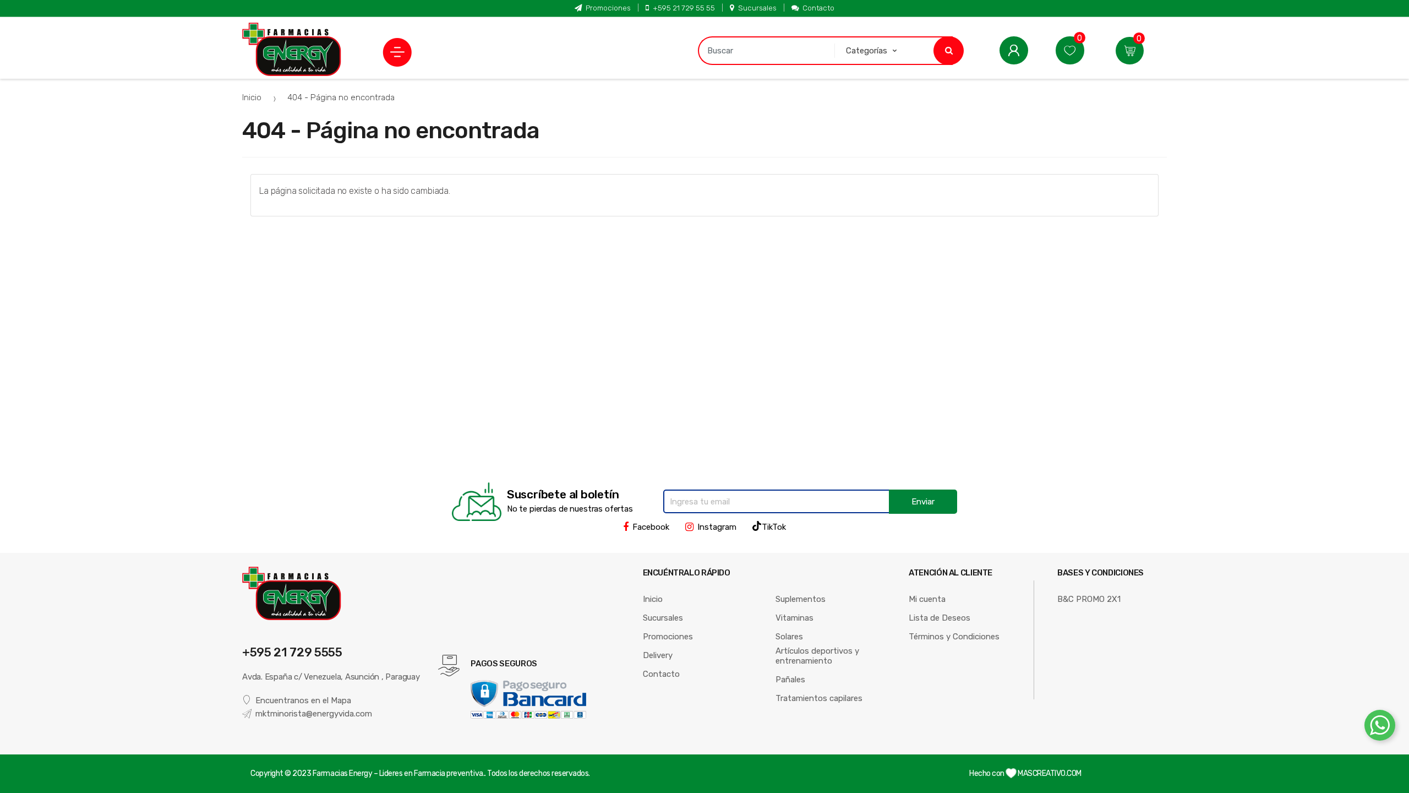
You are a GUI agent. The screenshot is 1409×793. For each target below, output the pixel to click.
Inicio (251, 97)
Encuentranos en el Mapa (303, 700)
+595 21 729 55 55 (684, 7)
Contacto (818, 7)
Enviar (923, 502)
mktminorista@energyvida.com (313, 714)
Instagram (716, 527)
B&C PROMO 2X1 (1089, 599)
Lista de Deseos (939, 618)
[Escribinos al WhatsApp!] (1379, 727)
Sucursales (757, 7)
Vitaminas (794, 618)
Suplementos (801, 599)
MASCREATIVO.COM (1049, 773)
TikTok (774, 527)
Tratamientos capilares (819, 698)
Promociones (608, 7)
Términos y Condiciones (954, 637)
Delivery (658, 655)
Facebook (650, 527)
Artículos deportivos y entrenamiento (817, 656)
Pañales (790, 680)
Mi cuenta (927, 599)
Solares (789, 637)
